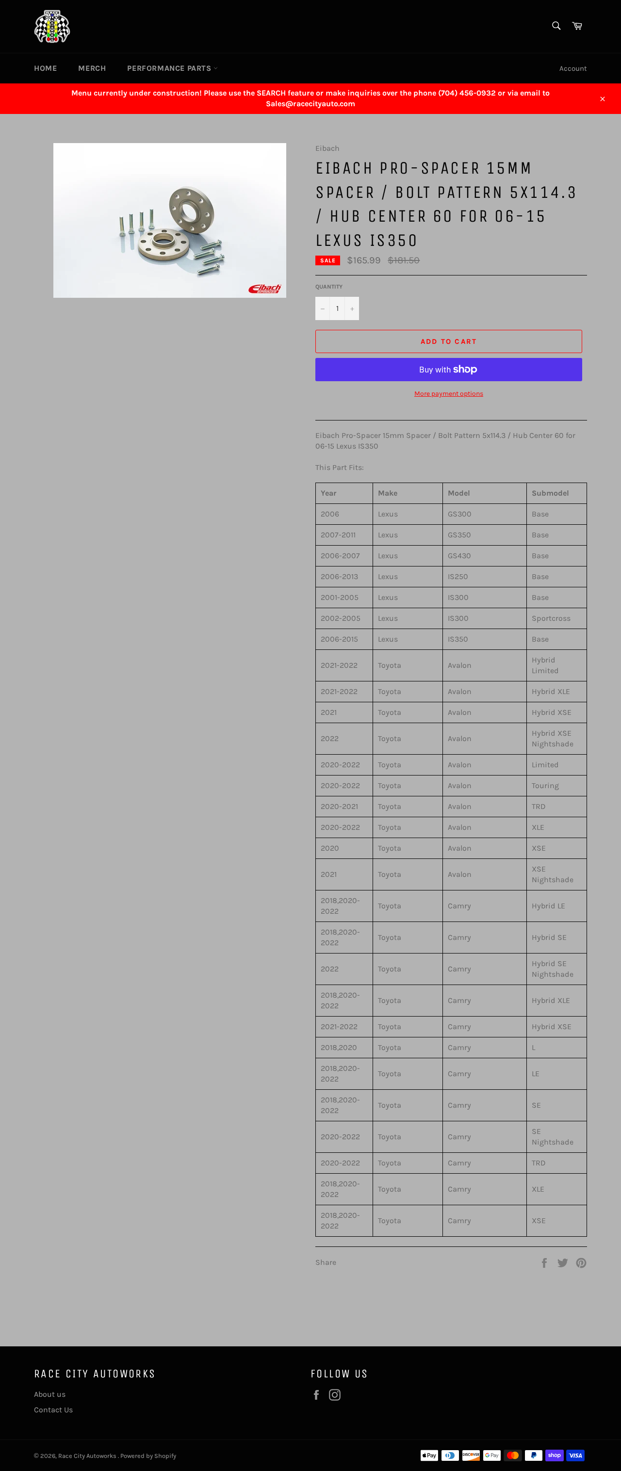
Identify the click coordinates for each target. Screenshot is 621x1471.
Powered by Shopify (148, 1455)
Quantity (329, 286)
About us (49, 1394)
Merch (92, 68)
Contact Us (53, 1409)
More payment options (448, 393)
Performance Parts (170, 68)
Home (45, 68)
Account (573, 68)
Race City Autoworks (88, 1455)
